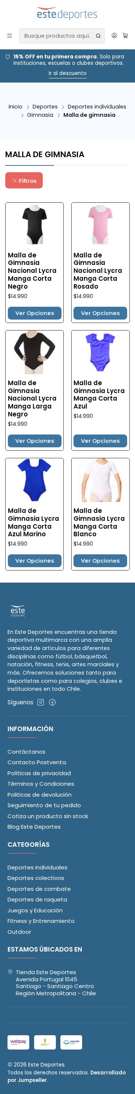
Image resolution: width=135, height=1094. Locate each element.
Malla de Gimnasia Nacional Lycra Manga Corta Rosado (98, 271)
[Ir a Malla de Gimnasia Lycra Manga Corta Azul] (100, 352)
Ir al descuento (35, 73)
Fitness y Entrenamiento (41, 921)
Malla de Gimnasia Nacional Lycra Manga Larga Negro (32, 399)
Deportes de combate (39, 889)
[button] (24, 180)
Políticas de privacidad (39, 773)
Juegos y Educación (35, 910)
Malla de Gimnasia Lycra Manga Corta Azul (99, 395)
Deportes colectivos (36, 878)
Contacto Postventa (37, 762)
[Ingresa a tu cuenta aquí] (114, 35)
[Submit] (98, 35)
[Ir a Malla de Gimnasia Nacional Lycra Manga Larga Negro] (34, 352)
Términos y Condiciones (41, 784)
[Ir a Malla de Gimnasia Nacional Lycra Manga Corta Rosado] (100, 224)
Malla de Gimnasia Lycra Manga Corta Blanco (99, 522)
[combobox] (61, 35)
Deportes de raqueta (37, 899)
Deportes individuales (97, 106)
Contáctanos (26, 752)
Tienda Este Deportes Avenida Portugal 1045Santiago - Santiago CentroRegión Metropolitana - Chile (56, 982)
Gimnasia (40, 115)
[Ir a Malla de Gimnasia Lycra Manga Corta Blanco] (100, 480)
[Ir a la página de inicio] (68, 13)
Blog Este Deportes (34, 827)
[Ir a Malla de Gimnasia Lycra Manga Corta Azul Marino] (34, 480)
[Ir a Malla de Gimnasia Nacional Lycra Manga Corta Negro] (34, 224)
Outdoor (19, 932)
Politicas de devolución (40, 795)
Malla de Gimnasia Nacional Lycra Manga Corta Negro (32, 271)
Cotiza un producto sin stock (48, 816)
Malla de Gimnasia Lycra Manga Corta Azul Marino (33, 522)
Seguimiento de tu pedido (44, 805)
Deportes (45, 106)
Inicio (15, 106)
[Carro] (125, 35)
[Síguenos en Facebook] (52, 702)
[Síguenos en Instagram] (41, 702)
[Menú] (10, 35)
